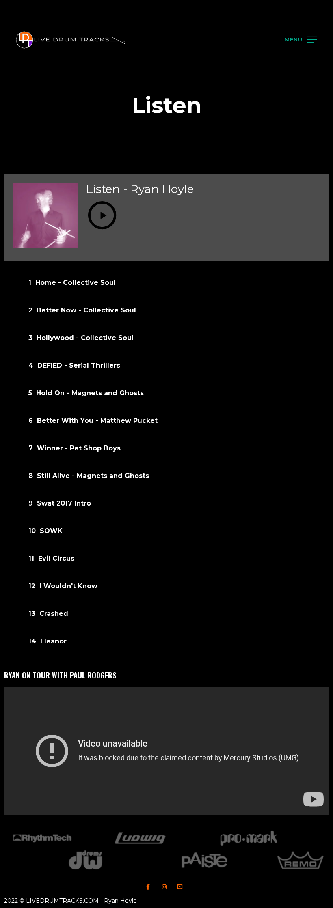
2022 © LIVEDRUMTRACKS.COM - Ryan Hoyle (70, 900)
